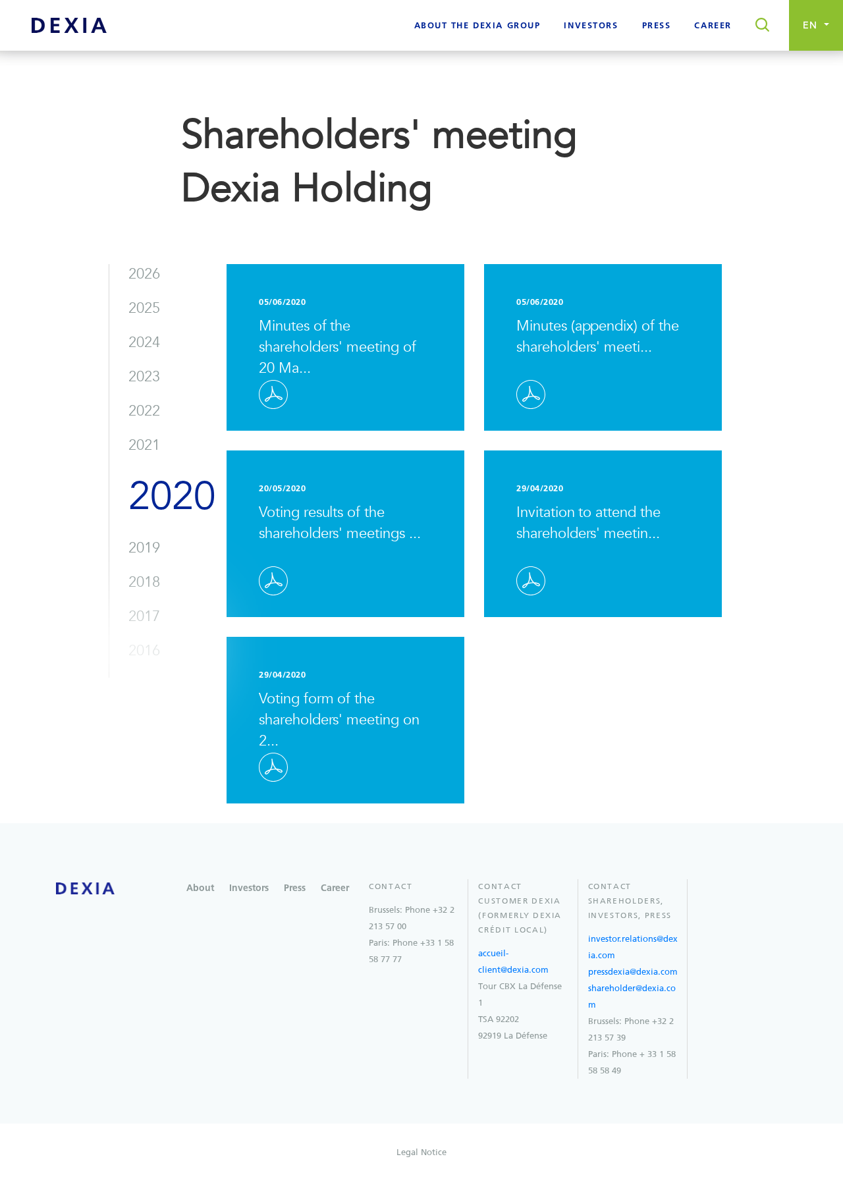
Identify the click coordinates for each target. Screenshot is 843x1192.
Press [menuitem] (656, 26)
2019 (144, 548)
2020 (171, 497)
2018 (144, 582)
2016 (144, 651)
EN (812, 25)
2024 (144, 342)
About (200, 888)
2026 (144, 274)
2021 (144, 445)
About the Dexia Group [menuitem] (477, 26)
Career (335, 888)
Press (295, 888)
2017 (144, 616)
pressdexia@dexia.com (633, 972)
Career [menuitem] (712, 26)
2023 (144, 377)
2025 (144, 308)
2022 (144, 411)
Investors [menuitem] (591, 26)
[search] (758, 25)
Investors (249, 888)
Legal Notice (421, 1152)
